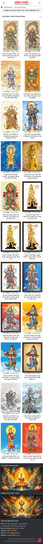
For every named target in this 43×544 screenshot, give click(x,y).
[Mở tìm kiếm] (39, 3)
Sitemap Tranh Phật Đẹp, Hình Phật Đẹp (21, 539)
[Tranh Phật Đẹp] (21, 3)
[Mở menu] (4, 3)
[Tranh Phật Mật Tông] (21, 507)
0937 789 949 (12, 531)
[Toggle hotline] (39, 540)
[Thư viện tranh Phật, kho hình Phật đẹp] (21, 479)
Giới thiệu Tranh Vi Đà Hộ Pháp (13, 16)
